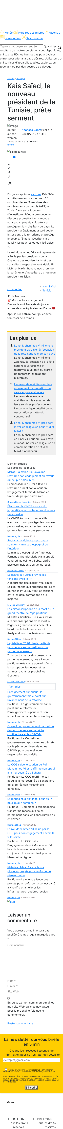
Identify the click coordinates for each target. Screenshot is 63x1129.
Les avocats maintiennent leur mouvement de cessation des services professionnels (33, 388)
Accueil (10, 78)
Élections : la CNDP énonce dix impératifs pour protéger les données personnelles (31, 510)
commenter (14, 289)
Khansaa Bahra (31, 130)
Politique (20, 78)
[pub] (11, 901)
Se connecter (34, 38)
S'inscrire (31, 1087)
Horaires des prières (31, 32)
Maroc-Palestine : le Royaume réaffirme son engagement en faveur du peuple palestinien (30, 476)
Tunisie (47, 290)
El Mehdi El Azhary (16, 605)
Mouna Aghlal (13, 536)
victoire (36, 194)
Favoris (54, 32)
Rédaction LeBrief (15, 570)
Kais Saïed (49, 286)
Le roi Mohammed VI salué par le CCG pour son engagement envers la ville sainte (30, 833)
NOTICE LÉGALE (34, 1070)
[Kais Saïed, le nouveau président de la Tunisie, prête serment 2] (17, 152)
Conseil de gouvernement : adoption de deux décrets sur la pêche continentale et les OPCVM (30, 730)
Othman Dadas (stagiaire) (19, 502)
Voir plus (14, 686)
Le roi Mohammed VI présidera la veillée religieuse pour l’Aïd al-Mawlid (34, 427)
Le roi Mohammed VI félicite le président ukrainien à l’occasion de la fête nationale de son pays (34, 349)
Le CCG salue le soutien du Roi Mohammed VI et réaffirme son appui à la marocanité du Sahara (31, 768)
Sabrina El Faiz (14, 639)
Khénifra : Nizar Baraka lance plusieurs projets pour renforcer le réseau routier (29, 871)
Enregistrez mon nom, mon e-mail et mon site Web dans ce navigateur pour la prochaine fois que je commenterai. (30, 1008)
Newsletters (13, 38)
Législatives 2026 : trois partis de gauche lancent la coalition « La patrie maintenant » (28, 647)
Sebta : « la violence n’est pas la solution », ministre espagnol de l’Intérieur (27, 544)
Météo (9, 32)
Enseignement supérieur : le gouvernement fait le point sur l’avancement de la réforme (26, 696)
